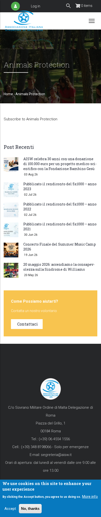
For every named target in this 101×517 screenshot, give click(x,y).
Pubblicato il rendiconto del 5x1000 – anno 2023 (60, 186)
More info (90, 496)
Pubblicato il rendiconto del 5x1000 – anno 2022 (60, 206)
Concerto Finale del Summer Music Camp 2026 (59, 246)
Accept (10, 508)
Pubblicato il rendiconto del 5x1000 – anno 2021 (60, 226)
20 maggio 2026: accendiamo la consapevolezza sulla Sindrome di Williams (59, 267)
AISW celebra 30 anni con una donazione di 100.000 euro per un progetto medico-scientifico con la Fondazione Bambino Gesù (60, 164)
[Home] (24, 21)
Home (8, 94)
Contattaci (27, 324)
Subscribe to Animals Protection (30, 119)
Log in (35, 6)
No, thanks (30, 508)
